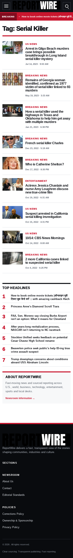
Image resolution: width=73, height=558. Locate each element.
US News (31, 44)
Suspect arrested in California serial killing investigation (46, 215)
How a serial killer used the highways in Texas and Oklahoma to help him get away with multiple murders (47, 117)
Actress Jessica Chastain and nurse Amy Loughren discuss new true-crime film (46, 189)
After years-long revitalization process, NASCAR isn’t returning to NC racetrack (35, 328)
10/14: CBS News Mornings (45, 238)
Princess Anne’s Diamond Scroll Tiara (35, 306)
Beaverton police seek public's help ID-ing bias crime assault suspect (40, 350)
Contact (7, 488)
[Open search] (67, 6)
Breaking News (36, 75)
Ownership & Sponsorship (17, 520)
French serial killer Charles (44, 143)
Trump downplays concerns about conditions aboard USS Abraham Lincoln (39, 361)
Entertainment (36, 181)
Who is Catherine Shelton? (44, 164)
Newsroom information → (20, 398)
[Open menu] (6, 6)
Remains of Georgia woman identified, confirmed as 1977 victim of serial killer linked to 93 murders (47, 85)
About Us (7, 481)
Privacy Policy (10, 527)
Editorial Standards (13, 494)
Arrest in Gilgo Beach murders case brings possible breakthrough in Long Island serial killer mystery (47, 54)
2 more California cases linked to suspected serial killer (47, 260)
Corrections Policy (13, 513)
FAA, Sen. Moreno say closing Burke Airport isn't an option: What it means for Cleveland (39, 317)
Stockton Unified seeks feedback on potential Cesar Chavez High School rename (39, 339)
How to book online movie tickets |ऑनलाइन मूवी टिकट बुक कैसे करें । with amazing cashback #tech (40, 297)
